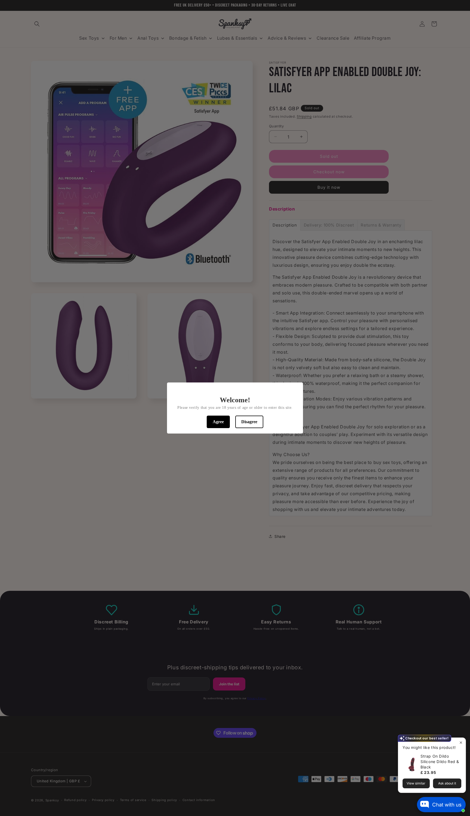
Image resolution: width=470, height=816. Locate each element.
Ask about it (447, 783)
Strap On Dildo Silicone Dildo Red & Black (439, 761)
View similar (416, 783)
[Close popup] (461, 742)
